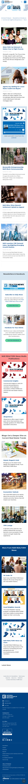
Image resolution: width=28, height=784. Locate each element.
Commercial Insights (10, 381)
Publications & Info (7, 765)
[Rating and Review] (7, 734)
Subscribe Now (13, 305)
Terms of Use (5, 759)
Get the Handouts (13, 340)
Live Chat (6, 705)
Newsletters (5, 745)
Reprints (4, 751)
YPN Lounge (7, 525)
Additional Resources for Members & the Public (12, 753)
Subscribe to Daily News (14, 294)
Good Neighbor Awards (11, 607)
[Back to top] (24, 781)
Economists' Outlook (10, 492)
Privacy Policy (5, 755)
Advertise (4, 749)
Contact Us (6, 700)
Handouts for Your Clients (14, 327)
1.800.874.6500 (7, 703)
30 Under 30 (7, 575)
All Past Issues (5, 769)
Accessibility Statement (7, 757)
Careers (4, 747)
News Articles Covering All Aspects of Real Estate (13, 767)
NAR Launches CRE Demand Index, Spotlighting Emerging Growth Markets (13, 245)
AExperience (8, 417)
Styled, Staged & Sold (11, 460)
